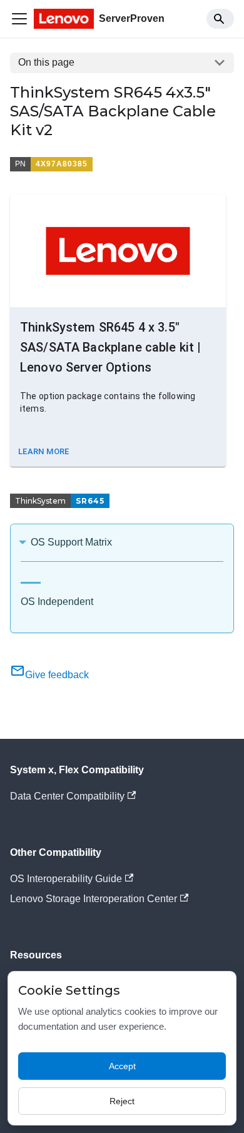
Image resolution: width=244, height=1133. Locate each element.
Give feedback (57, 674)
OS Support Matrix (71, 542)
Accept (122, 1066)
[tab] (31, 578)
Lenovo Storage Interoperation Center (93, 898)
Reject (122, 1101)
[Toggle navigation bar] (19, 18)
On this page (46, 62)
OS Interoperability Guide (66, 878)
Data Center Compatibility (67, 796)
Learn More (43, 451)
